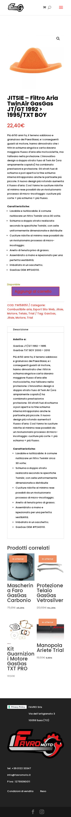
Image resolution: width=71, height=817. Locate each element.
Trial (31, 313)
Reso (43, 791)
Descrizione (20, 329)
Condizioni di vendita (20, 791)
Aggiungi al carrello (33, 291)
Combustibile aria (19, 309)
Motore (12, 313)
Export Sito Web (44, 309)
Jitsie (59, 309)
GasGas (49, 313)
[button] (58, 38)
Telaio (23, 313)
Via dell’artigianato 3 (42, 713)
